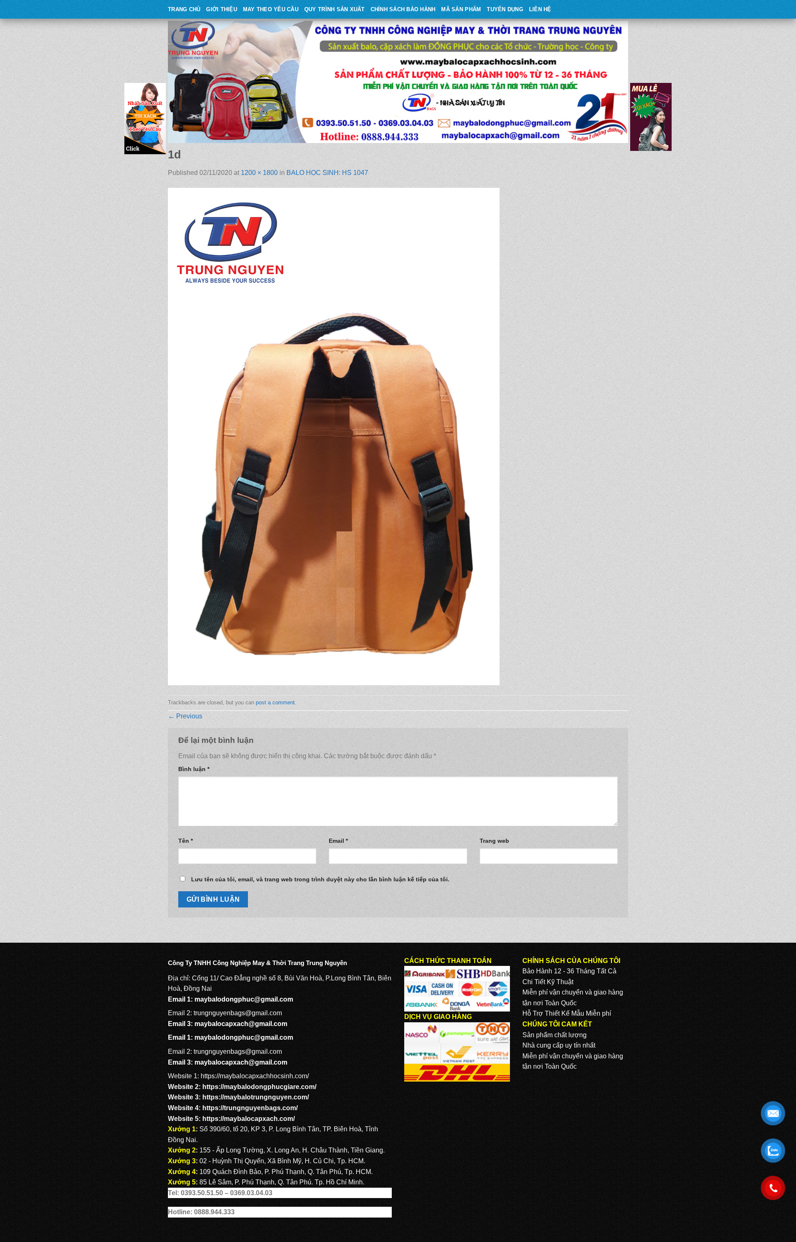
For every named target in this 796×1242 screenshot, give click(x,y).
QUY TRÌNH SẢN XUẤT (334, 9)
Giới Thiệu (221, 9)
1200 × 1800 (259, 172)
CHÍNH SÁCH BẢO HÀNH (403, 9)
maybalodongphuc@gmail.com (243, 999)
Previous (185, 716)
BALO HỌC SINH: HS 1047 (327, 172)
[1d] (334, 436)
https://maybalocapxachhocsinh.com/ (255, 1075)
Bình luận (193, 769)
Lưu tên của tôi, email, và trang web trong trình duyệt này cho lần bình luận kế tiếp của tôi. (320, 879)
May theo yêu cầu (270, 9)
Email (338, 840)
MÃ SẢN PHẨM (461, 9)
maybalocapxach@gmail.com (240, 1023)
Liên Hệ (540, 9)
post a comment (275, 702)
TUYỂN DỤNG (505, 9)
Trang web (494, 840)
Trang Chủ (184, 9)
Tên (185, 840)
